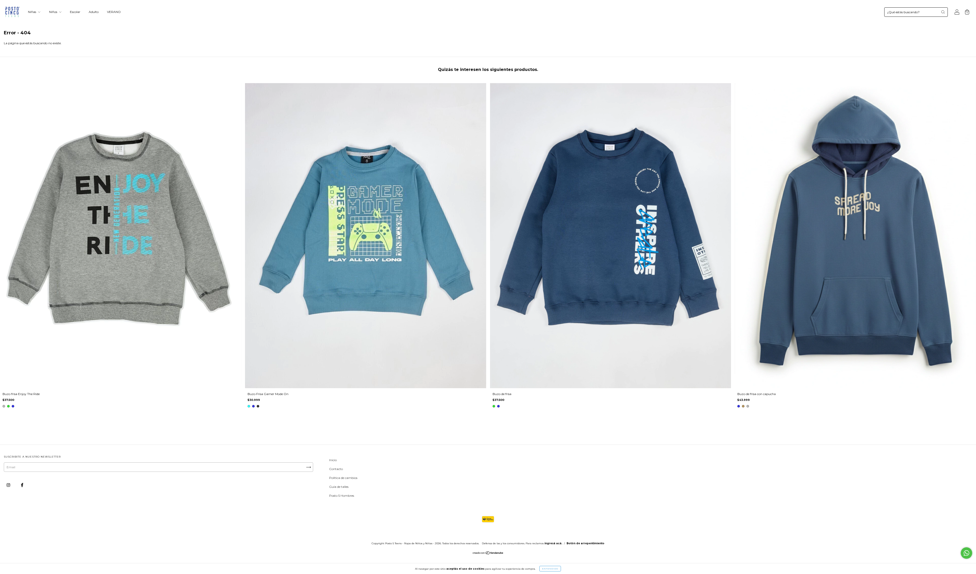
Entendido (550, 568)
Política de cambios (343, 478)
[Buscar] (943, 12)
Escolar (75, 12)
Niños (53, 12)
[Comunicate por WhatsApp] (966, 553)
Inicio (333, 460)
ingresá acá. (553, 543)
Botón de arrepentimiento (585, 543)
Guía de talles (338, 487)
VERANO (114, 12)
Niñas (32, 12)
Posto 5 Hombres (341, 495)
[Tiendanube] (488, 553)
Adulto (94, 12)
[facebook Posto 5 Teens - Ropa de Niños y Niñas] (22, 485)
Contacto (336, 469)
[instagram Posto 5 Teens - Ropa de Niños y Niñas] (9, 485)
